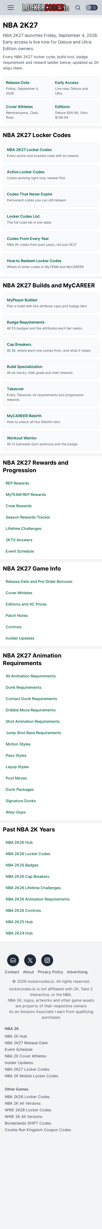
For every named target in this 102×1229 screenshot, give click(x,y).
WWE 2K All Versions (23, 1116)
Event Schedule (20, 551)
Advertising (77, 971)
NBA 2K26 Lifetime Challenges (33, 887)
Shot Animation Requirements (33, 721)
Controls (14, 626)
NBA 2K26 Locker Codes (28, 853)
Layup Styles (17, 766)
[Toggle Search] (77, 7)
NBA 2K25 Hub (19, 921)
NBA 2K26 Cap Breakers (27, 876)
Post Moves (16, 778)
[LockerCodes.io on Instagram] (47, 960)
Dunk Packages (20, 789)
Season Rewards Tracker (28, 517)
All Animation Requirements (31, 676)
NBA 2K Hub (16, 1036)
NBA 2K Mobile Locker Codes (31, 1075)
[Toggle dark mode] (91, 7)
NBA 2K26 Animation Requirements (38, 899)
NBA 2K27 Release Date (26, 1042)
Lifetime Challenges (24, 528)
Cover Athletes (19, 592)
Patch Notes (17, 615)
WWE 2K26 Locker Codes (28, 1110)
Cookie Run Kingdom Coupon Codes (38, 1129)
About (28, 971)
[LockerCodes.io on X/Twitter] (30, 960)
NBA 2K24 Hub (19, 933)
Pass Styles (16, 755)
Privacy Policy (50, 971)
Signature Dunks (21, 800)
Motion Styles (18, 744)
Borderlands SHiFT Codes (28, 1123)
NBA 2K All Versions (23, 1103)
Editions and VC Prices (26, 604)
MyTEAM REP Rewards (26, 494)
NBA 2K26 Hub (19, 842)
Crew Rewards (19, 505)
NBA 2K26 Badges (22, 865)
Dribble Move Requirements (31, 710)
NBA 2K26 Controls (23, 910)
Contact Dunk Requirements (31, 698)
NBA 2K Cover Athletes (25, 1056)
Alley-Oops (16, 812)
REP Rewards (17, 483)
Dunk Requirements (24, 687)
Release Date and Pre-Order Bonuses (39, 581)
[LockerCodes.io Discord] (13, 960)
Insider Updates (20, 638)
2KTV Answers (19, 539)
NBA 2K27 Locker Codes (27, 1069)
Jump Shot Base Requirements (33, 732)
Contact (12, 971)
